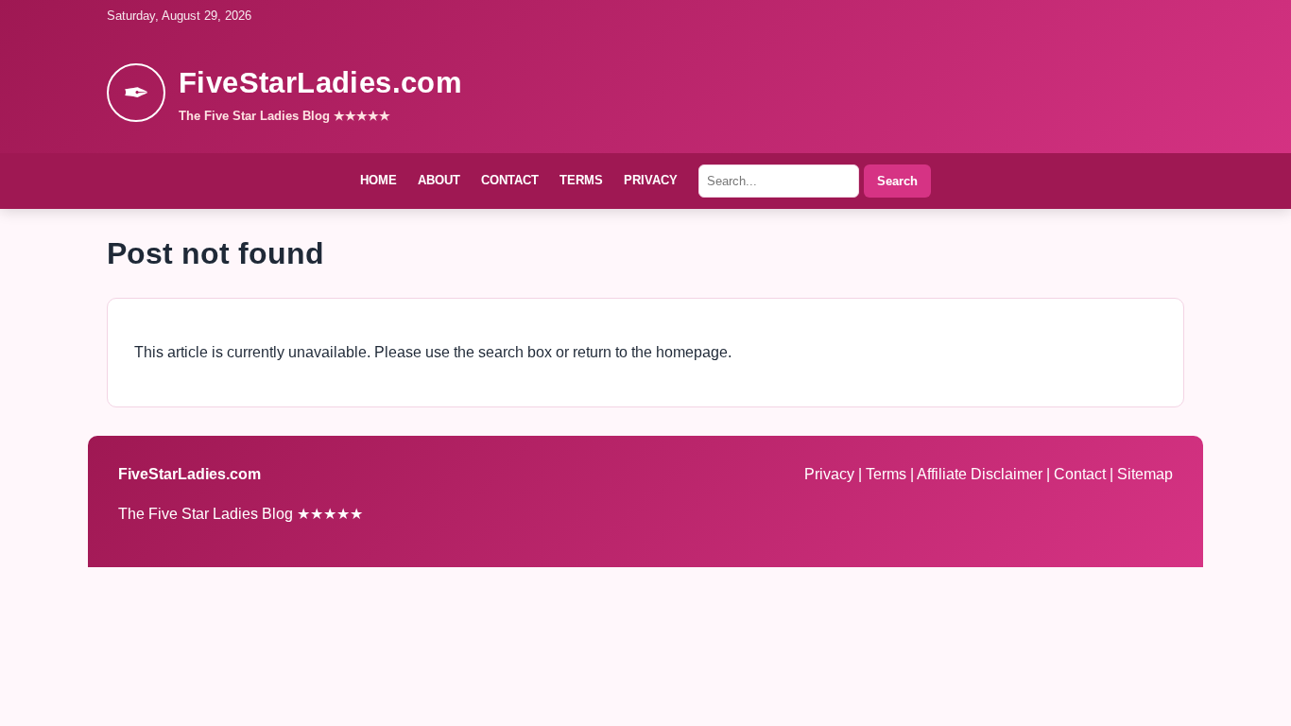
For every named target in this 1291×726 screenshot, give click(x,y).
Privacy (651, 180)
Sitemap (1145, 474)
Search (897, 181)
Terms (581, 180)
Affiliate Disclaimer (981, 474)
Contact (510, 180)
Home (378, 180)
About (439, 180)
